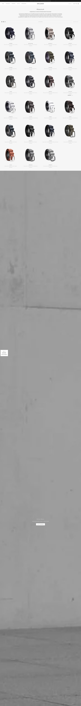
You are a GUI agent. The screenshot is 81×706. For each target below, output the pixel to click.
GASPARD (10, 67)
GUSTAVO (70, 67)
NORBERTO (11, 116)
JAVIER (11, 91)
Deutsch (70, 3)
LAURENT (30, 91)
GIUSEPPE (50, 67)
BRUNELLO (50, 43)
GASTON (30, 67)
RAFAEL (70, 116)
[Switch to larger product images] (1, 21)
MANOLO (50, 91)
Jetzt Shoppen (40, 524)
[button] (4, 353)
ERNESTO (70, 43)
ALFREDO (10, 43)
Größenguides (24, 3)
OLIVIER (30, 116)
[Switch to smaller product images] (3, 21)
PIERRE (50, 116)
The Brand (13, 3)
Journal (18, 3)
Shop (3, 3)
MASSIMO (70, 91)
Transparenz (8, 3)
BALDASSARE (30, 43)
